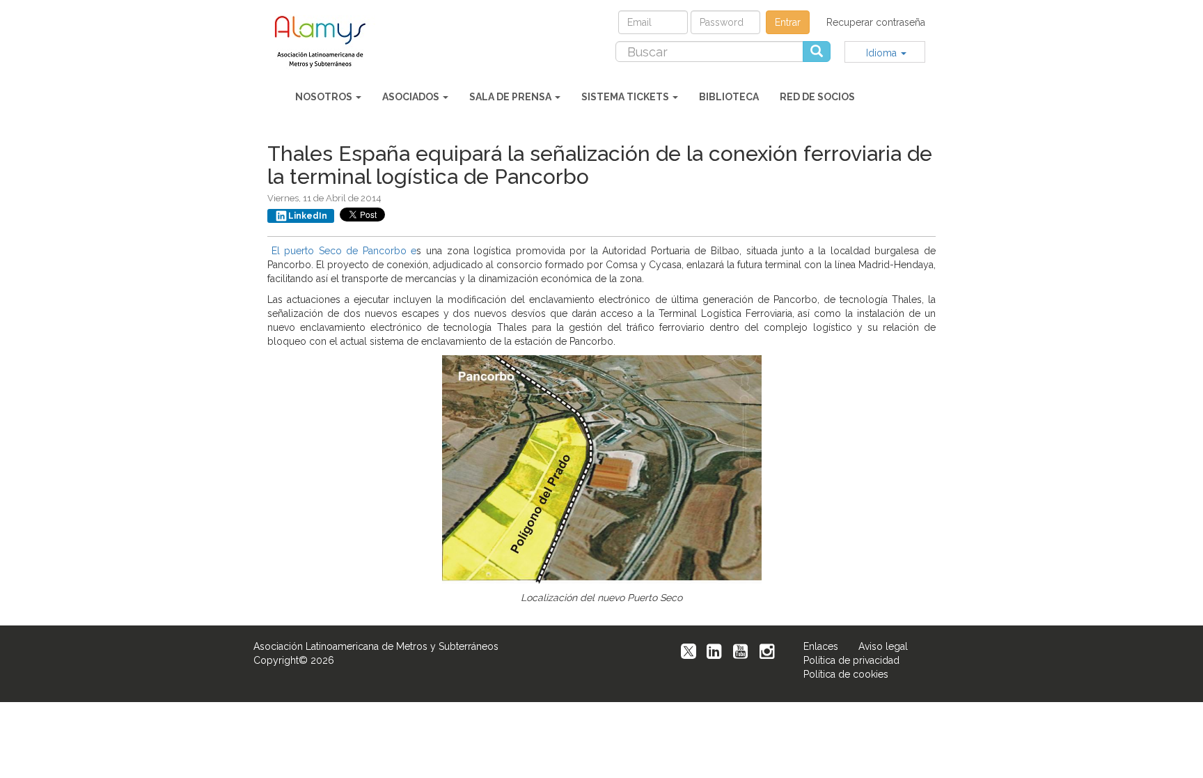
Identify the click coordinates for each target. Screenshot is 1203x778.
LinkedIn (307, 216)
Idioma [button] (882, 53)
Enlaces (820, 646)
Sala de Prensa (511, 96)
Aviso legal (883, 646)
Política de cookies (845, 674)
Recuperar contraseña (875, 22)
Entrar (788, 22)
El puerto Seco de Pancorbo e (344, 250)
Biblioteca (729, 96)
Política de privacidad (851, 660)
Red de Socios (817, 96)
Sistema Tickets (626, 96)
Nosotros (324, 96)
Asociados (411, 96)
